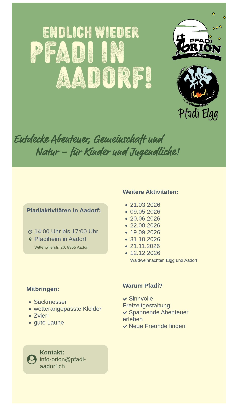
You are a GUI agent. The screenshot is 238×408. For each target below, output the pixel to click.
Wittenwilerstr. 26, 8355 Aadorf (61, 247)
